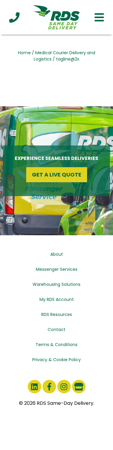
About (56, 254)
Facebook (49, 386)
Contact (56, 330)
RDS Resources (56, 314)
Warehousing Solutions (56, 284)
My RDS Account (56, 299)
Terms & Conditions (56, 345)
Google (79, 386)
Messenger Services (56, 269)
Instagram (64, 386)
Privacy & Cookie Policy (56, 360)
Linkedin (34, 386)
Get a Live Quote (56, 174)
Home (24, 53)
